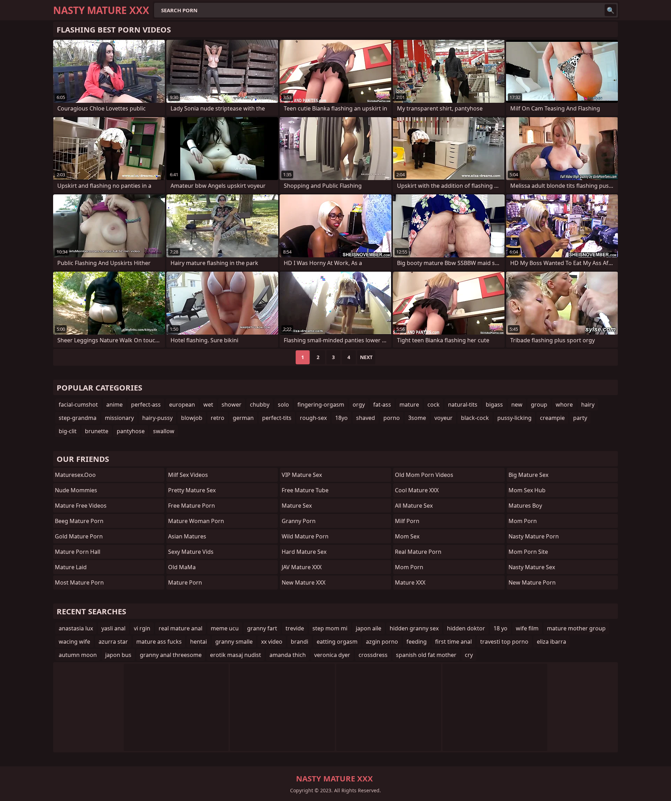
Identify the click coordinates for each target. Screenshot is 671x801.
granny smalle (234, 641)
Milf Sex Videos (188, 475)
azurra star (113, 641)
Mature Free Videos (81, 505)
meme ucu (225, 628)
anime (114, 404)
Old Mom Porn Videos (424, 475)
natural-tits (462, 404)
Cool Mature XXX (417, 490)
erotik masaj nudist (235, 655)
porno (391, 418)
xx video (271, 641)
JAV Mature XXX (302, 567)
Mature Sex (297, 505)
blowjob (191, 418)
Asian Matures (187, 536)
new (516, 404)
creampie (552, 418)
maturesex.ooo (75, 475)
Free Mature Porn (191, 505)
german (243, 418)
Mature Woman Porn (196, 521)
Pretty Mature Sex (192, 490)
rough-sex (313, 418)
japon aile (368, 628)
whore (564, 404)
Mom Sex (407, 536)
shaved (365, 418)
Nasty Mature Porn (533, 536)
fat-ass (382, 404)
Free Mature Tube (305, 490)
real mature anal (180, 628)
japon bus (118, 655)
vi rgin (142, 628)
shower (231, 404)
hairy (587, 404)
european (182, 404)
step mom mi (329, 628)
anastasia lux (76, 628)
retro (217, 418)
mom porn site (528, 552)
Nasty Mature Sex (531, 567)
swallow (163, 431)
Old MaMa (182, 567)
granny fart (262, 628)
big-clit (68, 431)
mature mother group (576, 628)
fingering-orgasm (320, 404)
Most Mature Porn (79, 582)
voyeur (443, 418)
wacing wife (74, 641)
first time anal (453, 641)
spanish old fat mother (426, 655)
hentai (198, 641)
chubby (259, 404)
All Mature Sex (414, 505)
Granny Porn (299, 521)
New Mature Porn (532, 582)
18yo (341, 418)
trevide (295, 628)
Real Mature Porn (418, 552)
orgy (359, 404)
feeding (416, 641)
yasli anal (113, 628)
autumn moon (78, 655)
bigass (494, 404)
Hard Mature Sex (304, 552)
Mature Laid (71, 567)
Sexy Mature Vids (191, 552)
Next (366, 357)
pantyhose (131, 431)
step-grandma (77, 418)
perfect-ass (146, 404)
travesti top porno (504, 641)
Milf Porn (407, 521)
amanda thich (287, 655)
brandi (299, 641)
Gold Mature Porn (79, 536)
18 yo (500, 628)
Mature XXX (410, 582)
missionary (119, 418)
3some (417, 418)
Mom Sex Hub (527, 490)
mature (409, 404)
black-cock (475, 418)
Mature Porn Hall (77, 552)
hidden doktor (466, 628)
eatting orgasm (337, 641)
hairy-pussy (157, 418)
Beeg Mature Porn (79, 521)
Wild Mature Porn (305, 536)
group (539, 404)
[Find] (610, 10)
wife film (527, 628)
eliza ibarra (551, 641)
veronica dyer (332, 655)
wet (208, 404)
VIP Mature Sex (302, 475)
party (580, 418)
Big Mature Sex (528, 475)
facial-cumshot (78, 404)
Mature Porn (185, 582)
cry (469, 655)
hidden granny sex (414, 628)
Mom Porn (409, 567)
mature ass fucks (159, 641)
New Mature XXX (303, 582)
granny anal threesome (171, 655)
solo (283, 404)
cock (433, 404)
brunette (96, 431)
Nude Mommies (76, 490)
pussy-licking (514, 418)
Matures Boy (525, 505)
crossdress (373, 655)
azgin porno (382, 641)
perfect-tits (276, 418)
